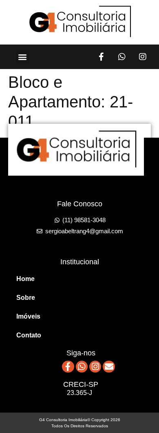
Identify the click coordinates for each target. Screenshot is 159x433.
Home (25, 278)
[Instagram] (143, 57)
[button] (22, 57)
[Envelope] (109, 367)
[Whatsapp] (122, 57)
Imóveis (28, 316)
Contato (28, 335)
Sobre (25, 297)
